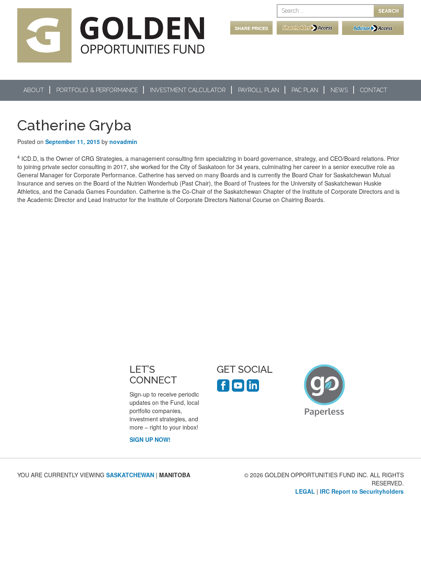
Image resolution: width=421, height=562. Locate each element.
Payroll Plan (258, 90)
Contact (373, 90)
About (33, 90)
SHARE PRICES (251, 28)
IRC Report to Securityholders (362, 491)
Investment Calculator (188, 90)
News (339, 90)
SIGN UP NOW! (150, 439)
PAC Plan (304, 90)
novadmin (123, 141)
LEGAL (305, 491)
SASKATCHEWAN (130, 475)
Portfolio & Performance (97, 90)
